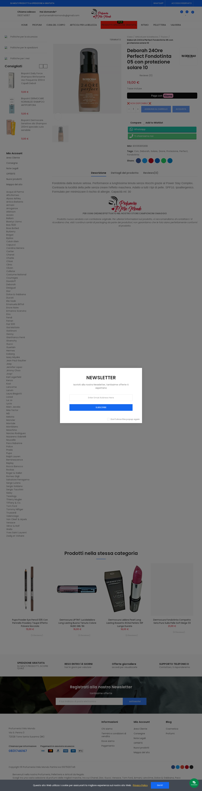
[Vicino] (145, 364)
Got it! (160, 785)
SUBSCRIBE (101, 407)
